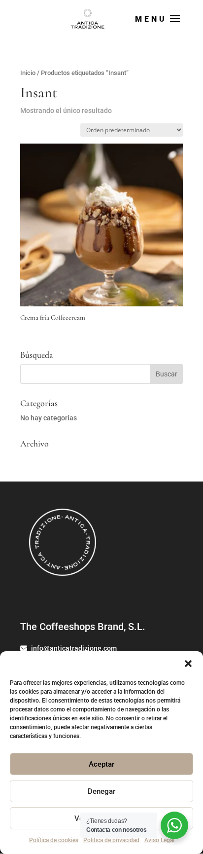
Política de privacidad (111, 840)
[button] (188, 663)
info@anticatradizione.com (73, 648)
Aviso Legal (159, 840)
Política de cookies (53, 840)
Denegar (101, 791)
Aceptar (101, 764)
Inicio (27, 72)
